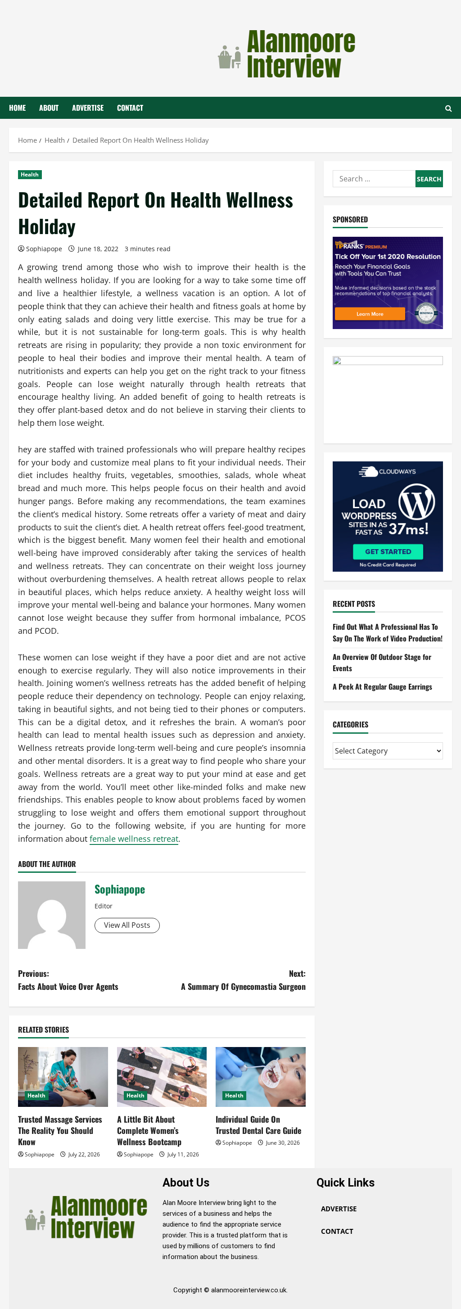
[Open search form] (448, 108)
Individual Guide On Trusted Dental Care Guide (258, 1124)
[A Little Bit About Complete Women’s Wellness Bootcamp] (162, 1077)
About (49, 107)
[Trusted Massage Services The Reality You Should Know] (63, 1077)
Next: (243, 979)
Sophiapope (44, 248)
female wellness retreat (134, 838)
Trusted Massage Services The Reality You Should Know (60, 1130)
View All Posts (127, 925)
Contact (130, 107)
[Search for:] (374, 178)
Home (17, 107)
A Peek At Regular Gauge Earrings (382, 686)
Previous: (68, 979)
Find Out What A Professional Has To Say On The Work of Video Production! (388, 632)
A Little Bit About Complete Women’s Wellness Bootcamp (149, 1130)
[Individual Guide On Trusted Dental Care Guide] (261, 1077)
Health (30, 174)
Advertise (88, 107)
